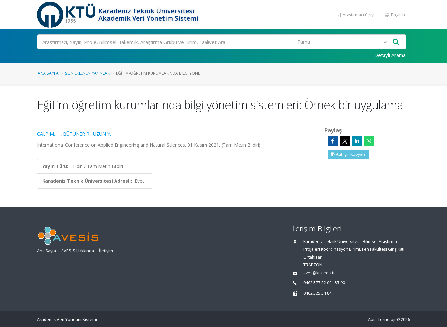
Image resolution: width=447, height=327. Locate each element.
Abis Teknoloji (381, 319)
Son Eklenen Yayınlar (87, 73)
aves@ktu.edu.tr (319, 273)
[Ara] (395, 42)
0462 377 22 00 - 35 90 (324, 282)
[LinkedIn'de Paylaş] (357, 141)
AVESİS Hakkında (77, 251)
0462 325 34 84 (317, 293)
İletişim (106, 251)
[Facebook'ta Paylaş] (333, 141)
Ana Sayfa (48, 73)
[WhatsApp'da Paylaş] (369, 141)
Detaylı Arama (390, 55)
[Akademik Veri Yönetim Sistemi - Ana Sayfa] (67, 14)
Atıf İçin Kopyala (350, 154)
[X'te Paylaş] (345, 141)
